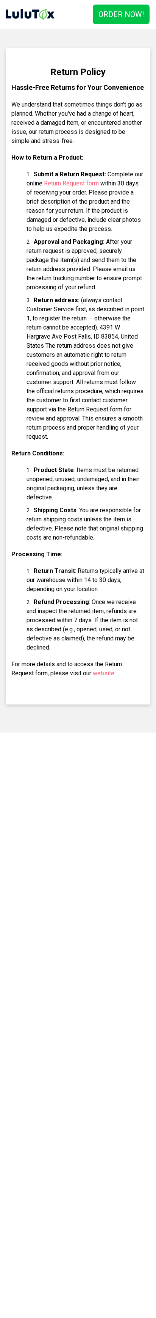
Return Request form (71, 183)
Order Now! (121, 14)
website (103, 673)
